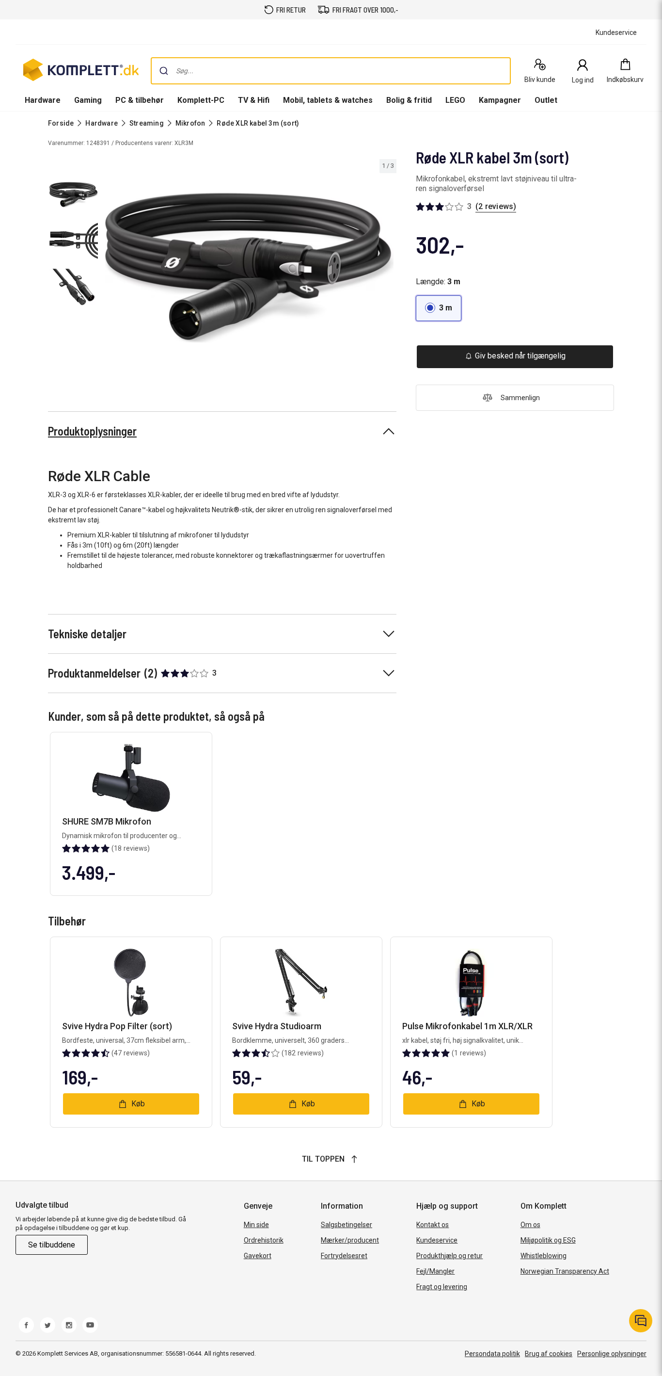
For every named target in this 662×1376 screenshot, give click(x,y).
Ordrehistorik (264, 1240)
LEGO (455, 100)
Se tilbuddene (51, 1244)
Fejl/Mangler (435, 1271)
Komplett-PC (200, 100)
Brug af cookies (548, 1354)
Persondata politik (492, 1354)
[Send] (164, 71)
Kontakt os (432, 1225)
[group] (249, 267)
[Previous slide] (110, 269)
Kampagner (500, 100)
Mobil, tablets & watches (328, 100)
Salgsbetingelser (346, 1225)
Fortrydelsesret (344, 1256)
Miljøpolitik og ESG (548, 1240)
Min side (256, 1225)
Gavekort (257, 1256)
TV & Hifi (253, 100)
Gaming (88, 100)
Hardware (43, 100)
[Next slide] (387, 269)
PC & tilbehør (139, 100)
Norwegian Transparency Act (564, 1271)
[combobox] (331, 70)
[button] (438, 308)
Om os (530, 1225)
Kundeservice (436, 1240)
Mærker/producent (350, 1240)
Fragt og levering (441, 1287)
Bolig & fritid (409, 100)
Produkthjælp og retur (449, 1256)
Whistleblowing (543, 1256)
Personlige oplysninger (611, 1354)
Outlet (546, 100)
